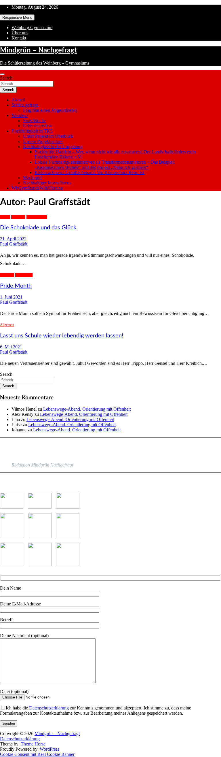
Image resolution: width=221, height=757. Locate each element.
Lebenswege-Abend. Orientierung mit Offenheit (87, 409)
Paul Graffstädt (13, 243)
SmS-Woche (34, 120)
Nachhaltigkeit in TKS (32, 131)
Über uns (20, 32)
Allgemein (18, 217)
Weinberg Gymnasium (32, 27)
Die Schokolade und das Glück (38, 228)
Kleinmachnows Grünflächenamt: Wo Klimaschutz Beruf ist (89, 172)
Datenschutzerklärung (49, 707)
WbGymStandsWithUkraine (37, 188)
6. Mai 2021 (11, 346)
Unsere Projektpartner (43, 141)
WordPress (49, 749)
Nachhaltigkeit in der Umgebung (53, 146)
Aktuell (18, 99)
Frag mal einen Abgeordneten (50, 110)
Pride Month (24, 275)
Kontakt (19, 37)
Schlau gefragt (25, 105)
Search (6, 77)
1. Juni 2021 (11, 297)
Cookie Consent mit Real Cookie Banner (37, 754)
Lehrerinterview (37, 125)
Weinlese (20, 115)
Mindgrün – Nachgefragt (38, 50)
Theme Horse (33, 743)
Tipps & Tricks (36, 217)
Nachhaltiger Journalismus (47, 182)
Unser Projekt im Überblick (48, 136)
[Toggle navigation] (2, 74)
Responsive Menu (17, 17)
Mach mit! (32, 177)
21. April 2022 (13, 238)
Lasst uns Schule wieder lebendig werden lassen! (61, 336)
